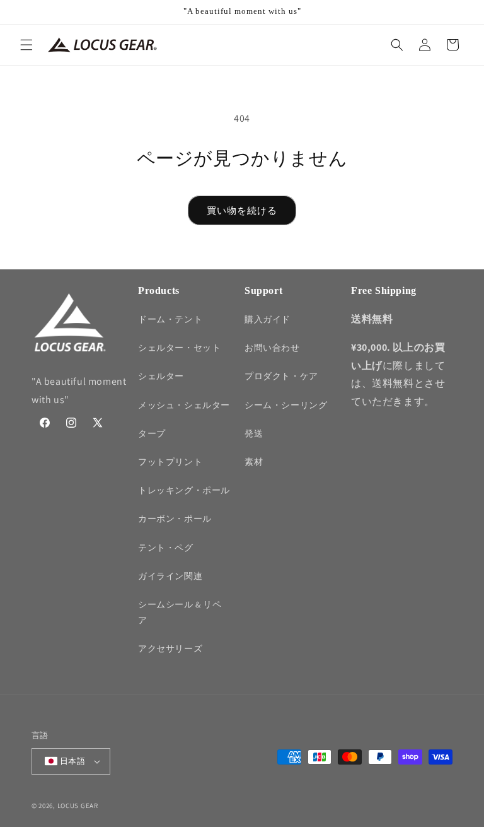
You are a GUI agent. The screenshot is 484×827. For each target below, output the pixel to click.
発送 (254, 433)
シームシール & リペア (180, 612)
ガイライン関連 (170, 576)
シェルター (161, 376)
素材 (254, 461)
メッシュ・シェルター (184, 405)
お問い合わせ (272, 347)
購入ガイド (268, 319)
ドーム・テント (170, 319)
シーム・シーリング (286, 405)
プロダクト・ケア (281, 376)
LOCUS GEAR (77, 805)
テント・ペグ (165, 547)
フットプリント (170, 461)
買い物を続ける (242, 210)
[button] (26, 45)
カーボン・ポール (175, 518)
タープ (152, 433)
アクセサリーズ (170, 648)
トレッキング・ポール (184, 490)
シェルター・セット (179, 347)
